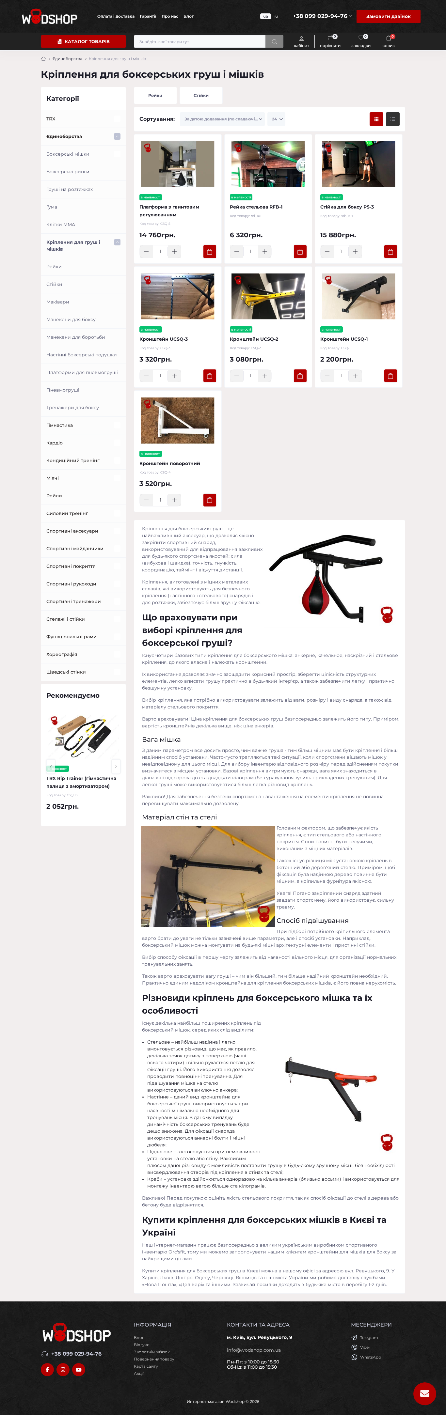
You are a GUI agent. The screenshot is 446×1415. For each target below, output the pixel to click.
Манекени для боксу (71, 319)
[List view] (393, 119)
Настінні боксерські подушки (81, 355)
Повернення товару (154, 1359)
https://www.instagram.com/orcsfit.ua (63, 1369)
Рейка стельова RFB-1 (256, 207)
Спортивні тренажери (73, 601)
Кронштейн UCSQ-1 (344, 339)
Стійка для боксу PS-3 (347, 207)
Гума (51, 207)
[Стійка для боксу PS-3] (358, 164)
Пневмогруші (62, 390)
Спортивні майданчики (75, 549)
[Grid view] (376, 119)
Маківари (57, 302)
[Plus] (174, 251)
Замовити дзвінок (388, 16)
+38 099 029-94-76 (76, 1354)
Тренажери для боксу (72, 408)
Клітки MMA (60, 224)
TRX (50, 119)
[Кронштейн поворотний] (177, 420)
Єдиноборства (67, 58)
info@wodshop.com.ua (254, 1350)
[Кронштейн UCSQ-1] (358, 296)
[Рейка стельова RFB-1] (268, 164)
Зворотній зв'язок (152, 1351)
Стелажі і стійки (65, 619)
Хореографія (61, 654)
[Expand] (117, 119)
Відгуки (142, 1344)
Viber (365, 1347)
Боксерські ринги (67, 172)
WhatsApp (370, 1357)
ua (265, 16)
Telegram (369, 1337)
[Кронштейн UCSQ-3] (177, 296)
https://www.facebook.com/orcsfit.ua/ (47, 1369)
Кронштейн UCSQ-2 (254, 339)
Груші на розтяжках (69, 189)
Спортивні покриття (71, 566)
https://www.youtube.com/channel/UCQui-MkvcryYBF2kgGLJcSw (78, 1369)
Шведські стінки (66, 672)
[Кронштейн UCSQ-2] (268, 296)
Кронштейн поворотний (169, 463)
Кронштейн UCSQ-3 (163, 339)
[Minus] (146, 251)
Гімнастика (59, 425)
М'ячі (52, 478)
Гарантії (148, 16)
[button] (50, 766)
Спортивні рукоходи (71, 584)
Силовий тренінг (67, 513)
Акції (139, 1373)
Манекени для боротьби (75, 337)
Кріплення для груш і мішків (73, 245)
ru (276, 16)
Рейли (54, 496)
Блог (188, 16)
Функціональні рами (71, 637)
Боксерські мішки (67, 154)
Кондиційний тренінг (73, 460)
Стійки (54, 284)
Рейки (54, 267)
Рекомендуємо (73, 695)
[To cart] (209, 251)
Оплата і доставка (116, 16)
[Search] (274, 41)
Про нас (170, 16)
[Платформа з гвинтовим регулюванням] (177, 164)
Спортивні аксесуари (72, 531)
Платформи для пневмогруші (82, 372)
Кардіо (54, 443)
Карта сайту (146, 1366)
